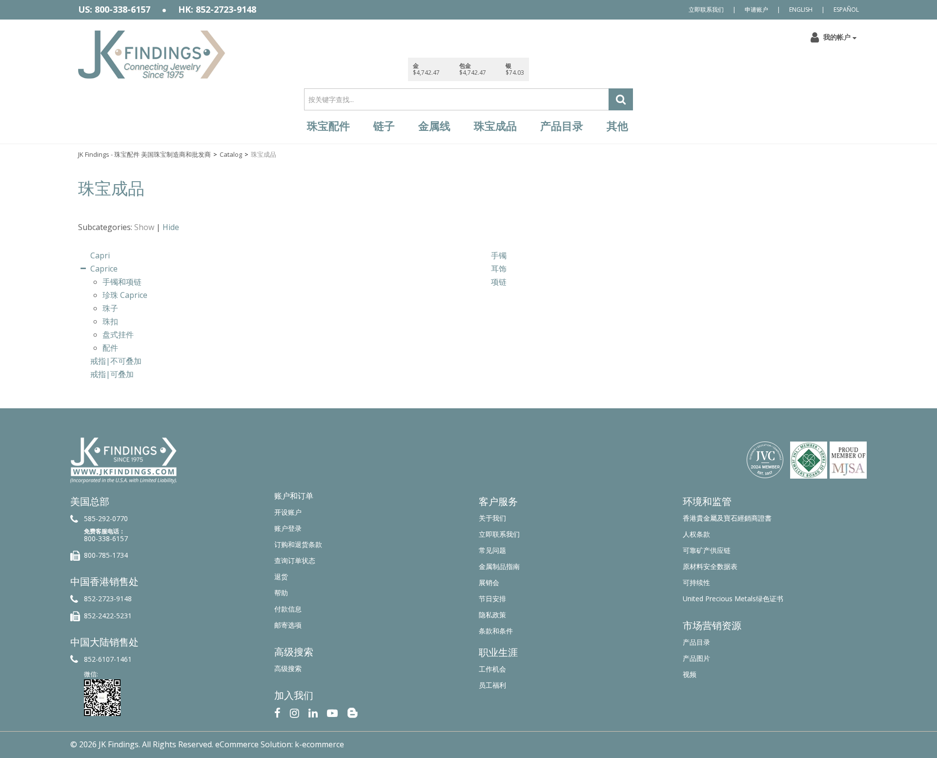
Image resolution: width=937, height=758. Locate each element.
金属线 (434, 126)
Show (144, 227)
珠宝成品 (495, 126)
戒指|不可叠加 (116, 361)
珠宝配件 (328, 126)
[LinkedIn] (313, 711)
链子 (384, 126)
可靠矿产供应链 (707, 550)
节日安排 (492, 598)
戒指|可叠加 (112, 374)
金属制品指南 (499, 566)
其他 (617, 126)
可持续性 (696, 582)
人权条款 (696, 534)
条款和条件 (496, 630)
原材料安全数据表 (710, 566)
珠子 (110, 308)
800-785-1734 (106, 555)
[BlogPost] (352, 711)
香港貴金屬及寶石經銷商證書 (727, 518)
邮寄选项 (288, 625)
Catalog (231, 154)
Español (846, 9)
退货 (281, 576)
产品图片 (696, 658)
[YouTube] (332, 711)
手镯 (499, 255)
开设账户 (288, 512)
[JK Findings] (151, 54)
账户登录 (288, 528)
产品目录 (561, 126)
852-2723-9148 (108, 598)
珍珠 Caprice (124, 295)
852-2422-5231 (108, 615)
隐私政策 (492, 614)
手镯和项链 (122, 281)
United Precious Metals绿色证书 (733, 598)
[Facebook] (277, 711)
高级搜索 (288, 668)
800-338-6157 (106, 538)
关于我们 (492, 518)
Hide (171, 227)
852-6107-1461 (108, 659)
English (801, 9)
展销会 (489, 582)
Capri (100, 255)
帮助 (281, 592)
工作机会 (492, 669)
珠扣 (110, 321)
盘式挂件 (118, 334)
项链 (499, 281)
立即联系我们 (706, 9)
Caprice (104, 268)
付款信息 (288, 608)
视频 (689, 674)
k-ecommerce (319, 744)
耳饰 (499, 268)
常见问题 (492, 550)
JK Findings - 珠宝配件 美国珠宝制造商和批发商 (144, 154)
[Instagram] (294, 711)
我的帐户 (837, 37)
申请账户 (756, 9)
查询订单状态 (294, 560)
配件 (110, 347)
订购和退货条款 (298, 544)
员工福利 (492, 685)
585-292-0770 (106, 518)
